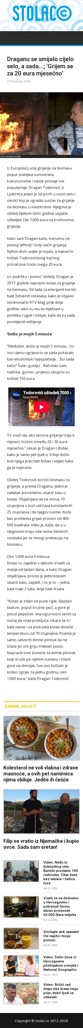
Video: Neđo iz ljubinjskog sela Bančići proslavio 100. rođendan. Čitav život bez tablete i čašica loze (61, 872)
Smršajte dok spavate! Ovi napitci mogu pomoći (61, 936)
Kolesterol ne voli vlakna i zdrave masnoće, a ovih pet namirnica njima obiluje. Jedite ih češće (40, 774)
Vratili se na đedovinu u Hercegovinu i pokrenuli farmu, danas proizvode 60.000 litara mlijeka (60, 906)
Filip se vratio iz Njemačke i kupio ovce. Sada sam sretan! (41, 844)
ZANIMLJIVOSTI (20, 706)
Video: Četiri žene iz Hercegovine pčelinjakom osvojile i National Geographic (60, 963)
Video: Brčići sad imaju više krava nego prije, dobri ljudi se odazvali (60, 991)
